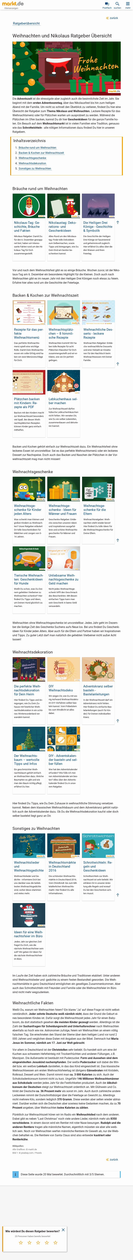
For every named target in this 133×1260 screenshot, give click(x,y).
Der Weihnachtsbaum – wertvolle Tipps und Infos (26, 760)
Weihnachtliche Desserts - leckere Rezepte (98, 333)
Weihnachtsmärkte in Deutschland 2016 (62, 866)
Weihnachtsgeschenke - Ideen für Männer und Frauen (63, 510)
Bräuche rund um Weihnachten (37, 147)
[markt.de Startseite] (13, 3)
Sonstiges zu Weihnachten (35, 168)
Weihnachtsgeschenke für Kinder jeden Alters (27, 510)
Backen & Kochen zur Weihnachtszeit (41, 152)
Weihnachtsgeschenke (32, 158)
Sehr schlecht (21, 1247)
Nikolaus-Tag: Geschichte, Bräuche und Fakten (27, 227)
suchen (117, 8)
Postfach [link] (107, 8)
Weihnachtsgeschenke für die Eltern (94, 510)
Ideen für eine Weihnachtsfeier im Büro (28, 934)
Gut (46, 1246)
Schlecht (29, 1246)
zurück (114, 18)
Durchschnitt (38, 1247)
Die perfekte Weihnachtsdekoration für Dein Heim (27, 690)
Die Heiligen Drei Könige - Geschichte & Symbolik (97, 227)
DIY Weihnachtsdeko (61, 688)
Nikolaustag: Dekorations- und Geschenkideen (62, 227)
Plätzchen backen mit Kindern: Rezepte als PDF (27, 403)
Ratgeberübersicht (26, 23)
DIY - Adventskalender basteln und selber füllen (63, 760)
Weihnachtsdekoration (32, 163)
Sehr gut (55, 1246)
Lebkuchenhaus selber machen (63, 401)
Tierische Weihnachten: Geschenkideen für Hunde (28, 579)
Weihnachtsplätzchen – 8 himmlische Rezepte (61, 333)
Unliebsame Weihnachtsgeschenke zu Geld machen (63, 579)
